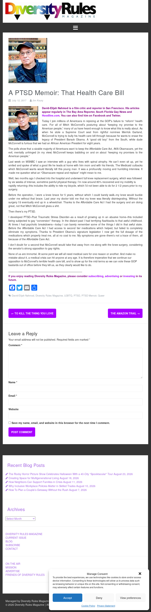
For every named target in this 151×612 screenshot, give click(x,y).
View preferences (130, 598)
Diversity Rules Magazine (49, 295)
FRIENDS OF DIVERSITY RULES (25, 575)
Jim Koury (37, 100)
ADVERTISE (13, 571)
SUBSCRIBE (13, 545)
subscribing (95, 276)
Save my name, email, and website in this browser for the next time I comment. (61, 423)
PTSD (77, 295)
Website (13, 409)
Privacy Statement (106, 605)
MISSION (11, 567)
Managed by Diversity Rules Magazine (28, 601)
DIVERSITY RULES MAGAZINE (24, 534)
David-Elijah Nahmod (23, 295)
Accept (67, 598)
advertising (112, 276)
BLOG (9, 541)
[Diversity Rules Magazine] (51, 11)
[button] (140, 573)
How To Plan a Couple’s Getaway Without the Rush (38, 490)
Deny (99, 598)
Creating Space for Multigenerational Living (34, 478)
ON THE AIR (13, 563)
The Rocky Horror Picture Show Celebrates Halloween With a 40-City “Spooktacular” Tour (61, 474)
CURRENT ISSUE (16, 537)
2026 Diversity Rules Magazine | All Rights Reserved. (39, 604)
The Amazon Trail (125, 313)
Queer (101, 295)
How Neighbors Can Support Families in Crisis (35, 482)
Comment (15, 345)
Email (12, 395)
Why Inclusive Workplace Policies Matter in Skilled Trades (42, 486)
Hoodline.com (50, 115)
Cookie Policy (88, 605)
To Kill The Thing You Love (32, 313)
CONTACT (12, 549)
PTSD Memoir (89, 295)
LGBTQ (68, 295)
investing (129, 276)
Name (12, 382)
